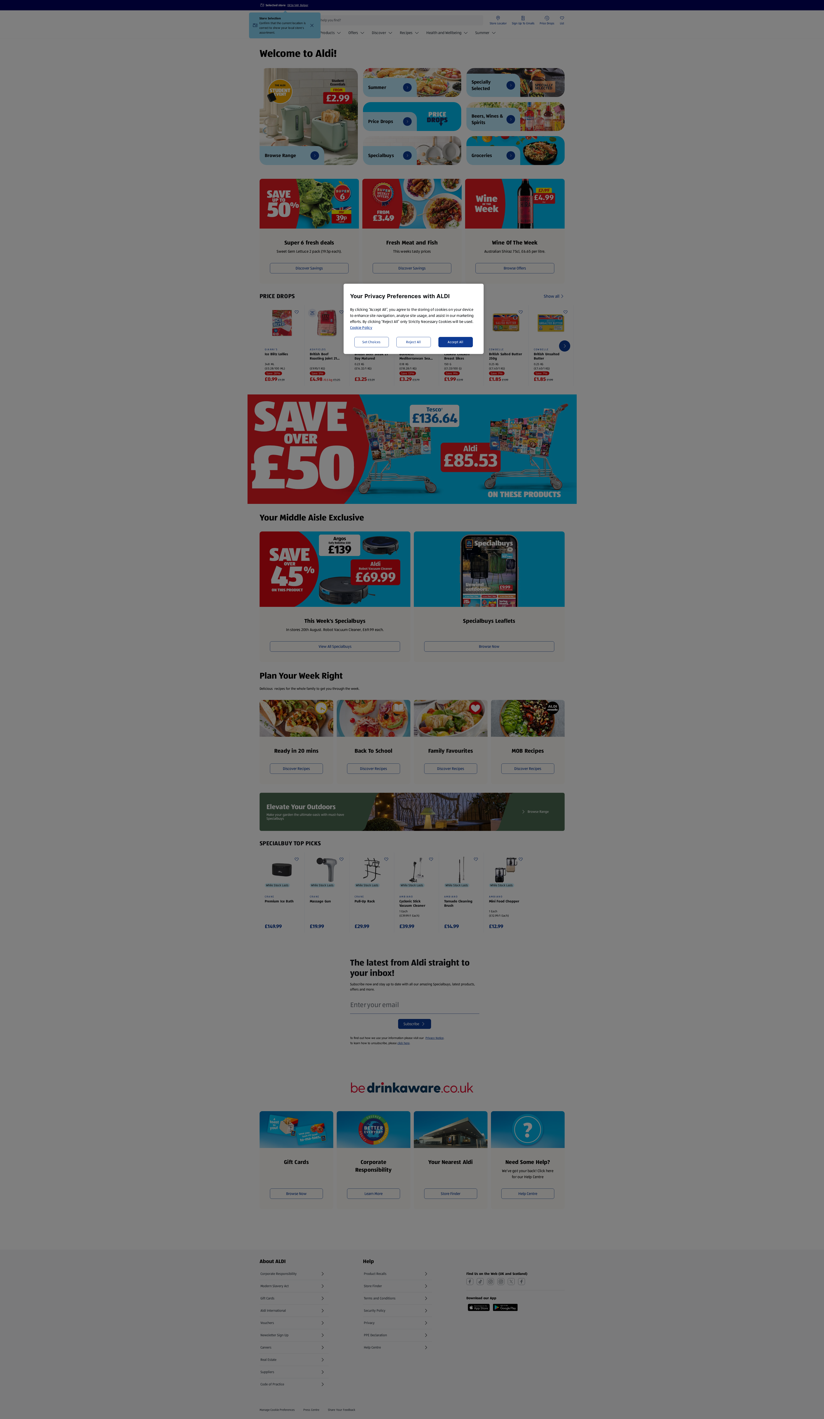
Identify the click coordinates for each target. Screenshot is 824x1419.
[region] (414, 319)
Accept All (455, 342)
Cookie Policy (361, 327)
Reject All (413, 342)
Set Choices (371, 342)
